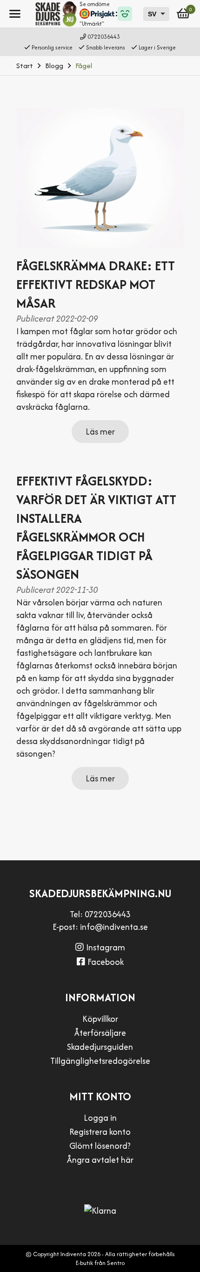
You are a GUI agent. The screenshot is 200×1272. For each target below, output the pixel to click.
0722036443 (103, 37)
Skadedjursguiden (100, 1046)
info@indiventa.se (114, 927)
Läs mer (100, 431)
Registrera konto (100, 1131)
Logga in (100, 1117)
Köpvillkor (100, 1018)
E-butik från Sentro (100, 1262)
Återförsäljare (100, 1032)
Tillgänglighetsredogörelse (100, 1060)
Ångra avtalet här (100, 1159)
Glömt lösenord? (100, 1145)
